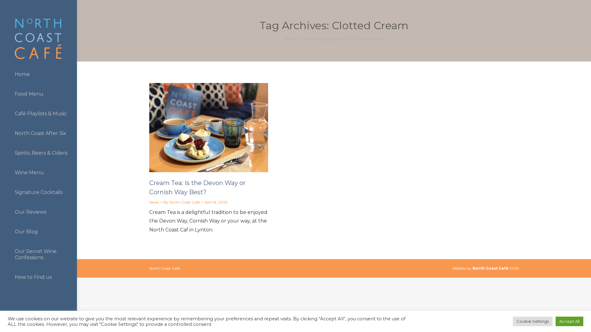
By (181, 202)
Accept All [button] (569, 321)
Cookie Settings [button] (533, 321)
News (154, 202)
